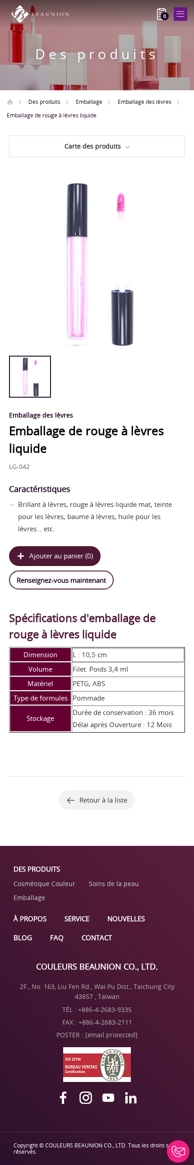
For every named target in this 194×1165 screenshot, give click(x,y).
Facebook (63, 1098)
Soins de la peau (114, 883)
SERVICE (77, 918)
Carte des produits (93, 146)
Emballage (89, 101)
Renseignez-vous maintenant (61, 580)
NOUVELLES (126, 918)
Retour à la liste (103, 799)
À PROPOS (30, 918)
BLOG (23, 937)
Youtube (108, 1098)
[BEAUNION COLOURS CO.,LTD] (43, 14)
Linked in (131, 1098)
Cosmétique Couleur (44, 883)
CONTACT (97, 937)
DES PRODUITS (37, 868)
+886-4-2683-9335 (105, 1009)
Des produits (44, 101)
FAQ (57, 937)
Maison (10, 102)
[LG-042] (97, 263)
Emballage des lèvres (144, 101)
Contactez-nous (178, 1151)
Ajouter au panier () (61, 555)
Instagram (85, 1098)
